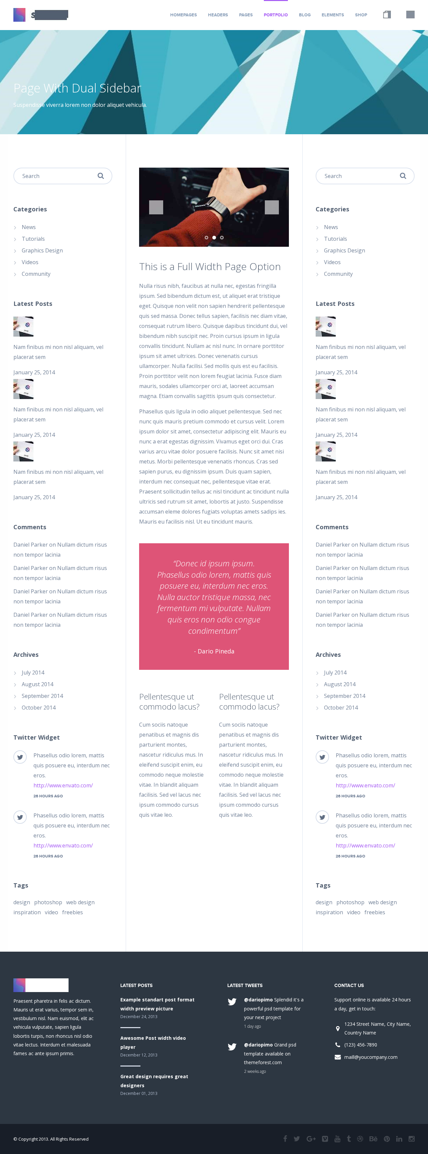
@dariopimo (258, 999)
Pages (246, 15)
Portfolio (276, 15)
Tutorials (33, 238)
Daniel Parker (30, 544)
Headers (218, 15)
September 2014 (42, 696)
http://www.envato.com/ (63, 785)
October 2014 (39, 707)
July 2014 (33, 672)
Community (36, 273)
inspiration (27, 912)
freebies (72, 912)
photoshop (48, 902)
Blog (305, 15)
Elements (333, 15)
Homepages (183, 15)
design (21, 902)
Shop (361, 15)
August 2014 (37, 684)
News (29, 227)
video (51, 912)
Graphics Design (42, 250)
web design (80, 902)
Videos (30, 262)
